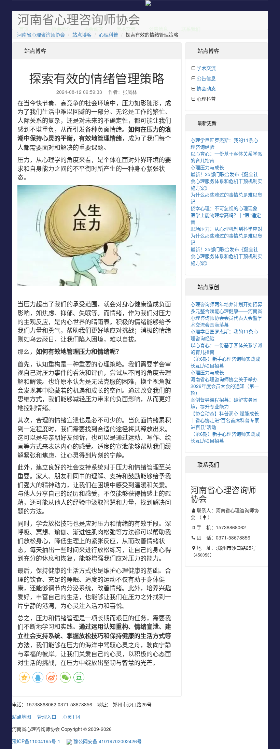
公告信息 (158, 27)
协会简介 (61, 27)
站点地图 (21, 716)
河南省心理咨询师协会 (41, 34)
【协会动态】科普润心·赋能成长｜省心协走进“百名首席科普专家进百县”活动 (225, 420)
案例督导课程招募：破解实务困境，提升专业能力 (224, 403)
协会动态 (93, 27)
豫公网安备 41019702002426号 (107, 741)
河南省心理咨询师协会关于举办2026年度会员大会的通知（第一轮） (225, 386)
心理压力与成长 (207, 167)
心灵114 (71, 716)
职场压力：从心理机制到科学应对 (226, 228)
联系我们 (190, 27)
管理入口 (46, 716)
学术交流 (126, 27)
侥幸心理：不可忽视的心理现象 (224, 208)
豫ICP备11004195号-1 (36, 741)
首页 (24, 27)
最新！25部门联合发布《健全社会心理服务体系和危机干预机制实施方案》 (226, 181)
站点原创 (208, 287)
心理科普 (108, 34)
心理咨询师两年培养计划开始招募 (226, 304)
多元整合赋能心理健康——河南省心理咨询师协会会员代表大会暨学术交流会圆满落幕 (226, 317)
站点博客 (82, 34)
